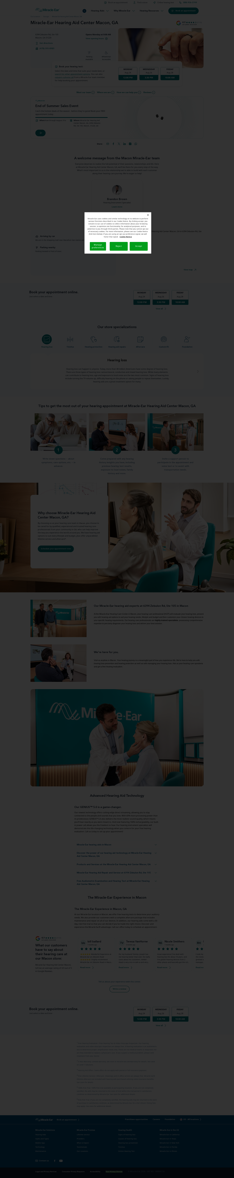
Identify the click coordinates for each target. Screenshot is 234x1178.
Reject (119, 246)
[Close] (148, 215)
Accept (138, 246)
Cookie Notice (126, 237)
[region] (117, 233)
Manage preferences (98, 246)
